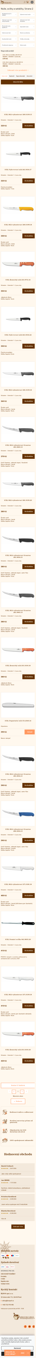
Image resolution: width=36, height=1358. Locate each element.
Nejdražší (11, 76)
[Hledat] (24, 2)
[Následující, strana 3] (22, 1092)
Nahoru (19, 1101)
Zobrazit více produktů (17, 70)
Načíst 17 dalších (18, 1085)
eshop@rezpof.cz (8, 1301)
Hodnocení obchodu (18, 1154)
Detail (29, 732)
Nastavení (17, 1348)
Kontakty (3, 1276)
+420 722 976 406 (8, 1305)
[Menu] (32, 2)
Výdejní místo (5, 1284)
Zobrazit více (18, 1226)
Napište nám (5, 1281)
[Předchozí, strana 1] (14, 1092)
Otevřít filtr (18, 82)
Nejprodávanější (20, 76)
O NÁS (3, 1279)
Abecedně (29, 76)
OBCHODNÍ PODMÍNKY (8, 1274)
